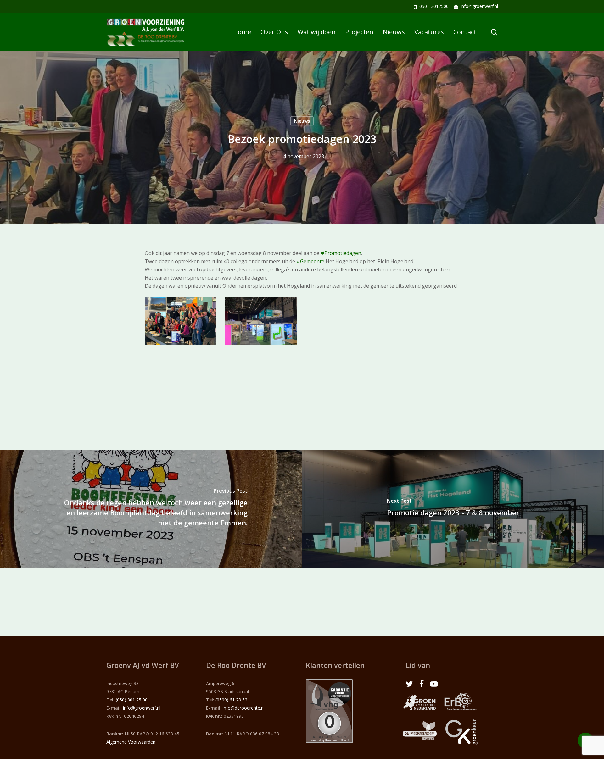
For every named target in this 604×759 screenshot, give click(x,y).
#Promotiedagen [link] (341, 253)
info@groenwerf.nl (479, 6)
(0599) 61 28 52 (231, 700)
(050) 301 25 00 (132, 700)
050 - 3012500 (434, 6)
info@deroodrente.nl (244, 708)
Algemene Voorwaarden (130, 742)
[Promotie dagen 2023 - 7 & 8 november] (453, 509)
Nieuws (302, 121)
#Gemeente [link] (310, 261)
